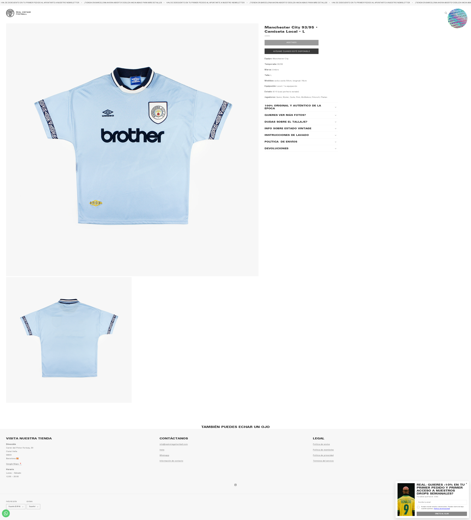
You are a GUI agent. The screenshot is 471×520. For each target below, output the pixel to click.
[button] (446, 13)
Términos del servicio (323, 461)
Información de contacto (171, 461)
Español (32, 506)
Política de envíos (321, 444)
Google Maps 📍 (14, 464)
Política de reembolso (323, 450)
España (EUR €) (14, 506)
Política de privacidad (323, 455)
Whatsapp (164, 455)
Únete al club (442, 514)
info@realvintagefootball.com (174, 444)
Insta (162, 450)
